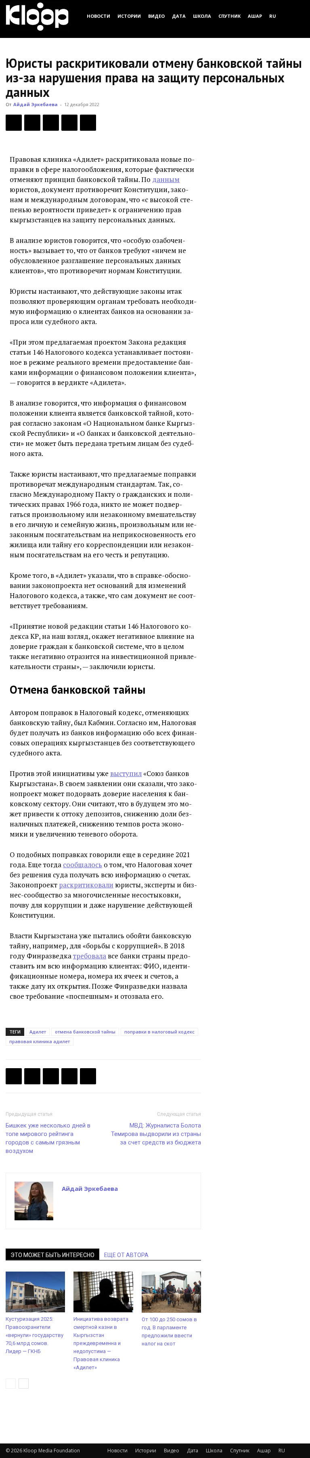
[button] (294, 16)
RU (272, 16)
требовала (89, 955)
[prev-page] (11, 1384)
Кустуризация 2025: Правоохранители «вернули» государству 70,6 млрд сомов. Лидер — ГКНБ (34, 1335)
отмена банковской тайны (85, 1032)
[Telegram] (69, 123)
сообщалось (82, 864)
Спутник (229, 16)
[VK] (51, 123)
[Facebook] (14, 123)
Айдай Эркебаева (35, 104)
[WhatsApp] (88, 123)
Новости (98, 16)
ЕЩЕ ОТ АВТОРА (126, 1255)
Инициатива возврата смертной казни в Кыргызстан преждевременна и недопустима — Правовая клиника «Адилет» (100, 1343)
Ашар (255, 16)
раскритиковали (86, 884)
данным (166, 179)
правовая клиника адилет (39, 1041)
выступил (126, 773)
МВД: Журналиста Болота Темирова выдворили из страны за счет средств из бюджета (156, 1134)
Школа (202, 16)
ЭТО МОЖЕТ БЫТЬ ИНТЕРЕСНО (52, 1255)
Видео (156, 16)
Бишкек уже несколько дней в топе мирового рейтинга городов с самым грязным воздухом (48, 1138)
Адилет (37, 1032)
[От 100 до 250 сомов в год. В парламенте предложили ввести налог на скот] (171, 1292)
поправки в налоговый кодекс (159, 1032)
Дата (179, 16)
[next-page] (24, 1384)
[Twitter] (32, 123)
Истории (129, 16)
